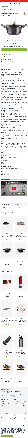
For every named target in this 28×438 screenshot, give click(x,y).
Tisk (3, 61)
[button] (8, 40)
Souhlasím (7, 435)
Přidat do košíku (14, 50)
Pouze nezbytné (20, 435)
